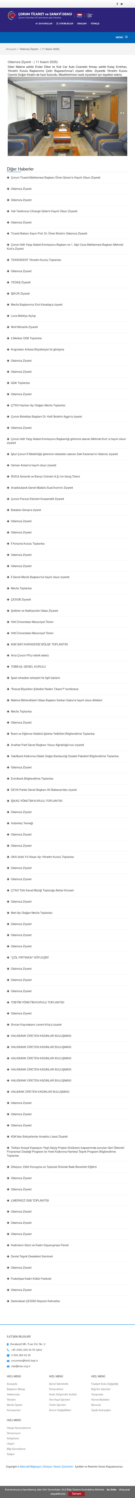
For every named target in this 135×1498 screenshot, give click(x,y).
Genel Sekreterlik (58, 1384)
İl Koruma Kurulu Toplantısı (27, 543)
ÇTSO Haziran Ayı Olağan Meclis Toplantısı (37, 405)
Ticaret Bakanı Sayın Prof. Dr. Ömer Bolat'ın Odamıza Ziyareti (48, 233)
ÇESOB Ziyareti (20, 599)
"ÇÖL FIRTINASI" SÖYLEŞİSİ (29, 957)
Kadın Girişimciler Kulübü (63, 1394)
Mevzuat (96, 1405)
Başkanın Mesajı (16, 1389)
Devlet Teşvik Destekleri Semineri (31, 1256)
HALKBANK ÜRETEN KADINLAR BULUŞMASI (40, 1036)
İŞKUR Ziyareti (20, 293)
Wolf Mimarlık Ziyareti (24, 327)
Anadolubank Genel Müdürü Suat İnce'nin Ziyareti (41, 488)
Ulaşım (10, 1443)
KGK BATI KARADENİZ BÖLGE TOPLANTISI (39, 644)
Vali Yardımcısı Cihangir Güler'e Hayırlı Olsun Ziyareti (43, 211)
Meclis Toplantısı (21, 588)
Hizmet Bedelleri (100, 1399)
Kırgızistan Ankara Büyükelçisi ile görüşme (37, 349)
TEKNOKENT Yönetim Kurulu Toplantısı (35, 260)
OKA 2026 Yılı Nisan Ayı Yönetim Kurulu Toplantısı (42, 857)
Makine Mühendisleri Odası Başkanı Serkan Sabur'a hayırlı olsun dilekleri (56, 700)
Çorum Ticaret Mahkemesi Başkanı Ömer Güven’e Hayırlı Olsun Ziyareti (55, 177)
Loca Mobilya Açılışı (23, 316)
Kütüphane (13, 1438)
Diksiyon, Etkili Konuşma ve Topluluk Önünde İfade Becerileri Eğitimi (53, 1167)
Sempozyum (14, 1433)
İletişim (11, 1454)
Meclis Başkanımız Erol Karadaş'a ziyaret (36, 304)
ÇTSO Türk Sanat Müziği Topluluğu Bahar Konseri (42, 890)
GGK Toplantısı (20, 383)
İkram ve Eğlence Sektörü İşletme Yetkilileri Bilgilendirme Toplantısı (52, 734)
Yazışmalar (97, 1394)
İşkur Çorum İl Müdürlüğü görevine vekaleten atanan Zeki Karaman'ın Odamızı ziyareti (64, 454)
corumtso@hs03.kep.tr (24, 1360)
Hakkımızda (13, 1394)
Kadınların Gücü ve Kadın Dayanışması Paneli (39, 1245)
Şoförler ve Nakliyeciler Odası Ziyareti (34, 611)
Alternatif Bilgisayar (30, 1466)
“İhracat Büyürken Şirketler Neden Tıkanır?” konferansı (44, 689)
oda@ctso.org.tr (20, 1366)
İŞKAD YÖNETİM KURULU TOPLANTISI (36, 801)
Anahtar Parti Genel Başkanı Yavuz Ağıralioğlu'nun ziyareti (47, 745)
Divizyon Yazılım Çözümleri (58, 1466)
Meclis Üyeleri (14, 1405)
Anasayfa (11, 49)
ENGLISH (82, 23)
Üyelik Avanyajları (101, 1410)
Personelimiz (56, 1389)
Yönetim (11, 1399)
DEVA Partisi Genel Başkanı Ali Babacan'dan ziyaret (43, 790)
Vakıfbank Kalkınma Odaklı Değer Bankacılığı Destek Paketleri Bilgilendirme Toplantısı (64, 756)
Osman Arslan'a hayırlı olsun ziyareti (33, 465)
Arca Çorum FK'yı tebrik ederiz (29, 655)
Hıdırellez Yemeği (21, 823)
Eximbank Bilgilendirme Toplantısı (31, 778)
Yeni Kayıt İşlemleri (59, 1399)
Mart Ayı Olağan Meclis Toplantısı (31, 913)
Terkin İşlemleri (57, 1405)
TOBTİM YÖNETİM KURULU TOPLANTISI (37, 1002)
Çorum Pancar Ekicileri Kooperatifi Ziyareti (37, 499)
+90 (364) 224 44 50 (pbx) (26, 1349)
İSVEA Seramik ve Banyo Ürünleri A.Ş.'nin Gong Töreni (45, 476)
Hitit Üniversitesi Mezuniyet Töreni (31, 622)
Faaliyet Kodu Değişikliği (104, 1384)
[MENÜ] (126, 36)
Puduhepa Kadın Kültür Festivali (30, 1279)
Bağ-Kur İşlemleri (100, 1389)
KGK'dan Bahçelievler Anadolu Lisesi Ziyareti (39, 1136)
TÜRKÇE (95, 23)
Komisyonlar (14, 1410)
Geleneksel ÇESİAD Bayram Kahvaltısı (35, 1301)
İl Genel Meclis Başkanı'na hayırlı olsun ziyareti (39, 577)
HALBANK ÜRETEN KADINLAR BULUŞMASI (39, 1092)
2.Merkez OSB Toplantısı (26, 338)
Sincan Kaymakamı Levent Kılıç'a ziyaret (36, 1024)
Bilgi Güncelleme (16, 1449)
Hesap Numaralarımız (19, 1427)
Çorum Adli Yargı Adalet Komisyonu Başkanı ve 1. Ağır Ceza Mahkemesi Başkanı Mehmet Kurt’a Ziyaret (65, 247)
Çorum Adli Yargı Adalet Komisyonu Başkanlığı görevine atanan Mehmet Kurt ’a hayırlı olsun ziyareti (66, 441)
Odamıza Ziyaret (20, 189)
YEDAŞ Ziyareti (20, 282)
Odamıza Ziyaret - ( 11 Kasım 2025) (33, 61)
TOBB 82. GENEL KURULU (28, 666)
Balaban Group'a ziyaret (25, 510)
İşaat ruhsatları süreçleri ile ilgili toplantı (35, 678)
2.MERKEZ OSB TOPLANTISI (29, 1200)
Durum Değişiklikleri (60, 1410)
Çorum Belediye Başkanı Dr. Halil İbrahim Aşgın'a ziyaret (46, 416)
